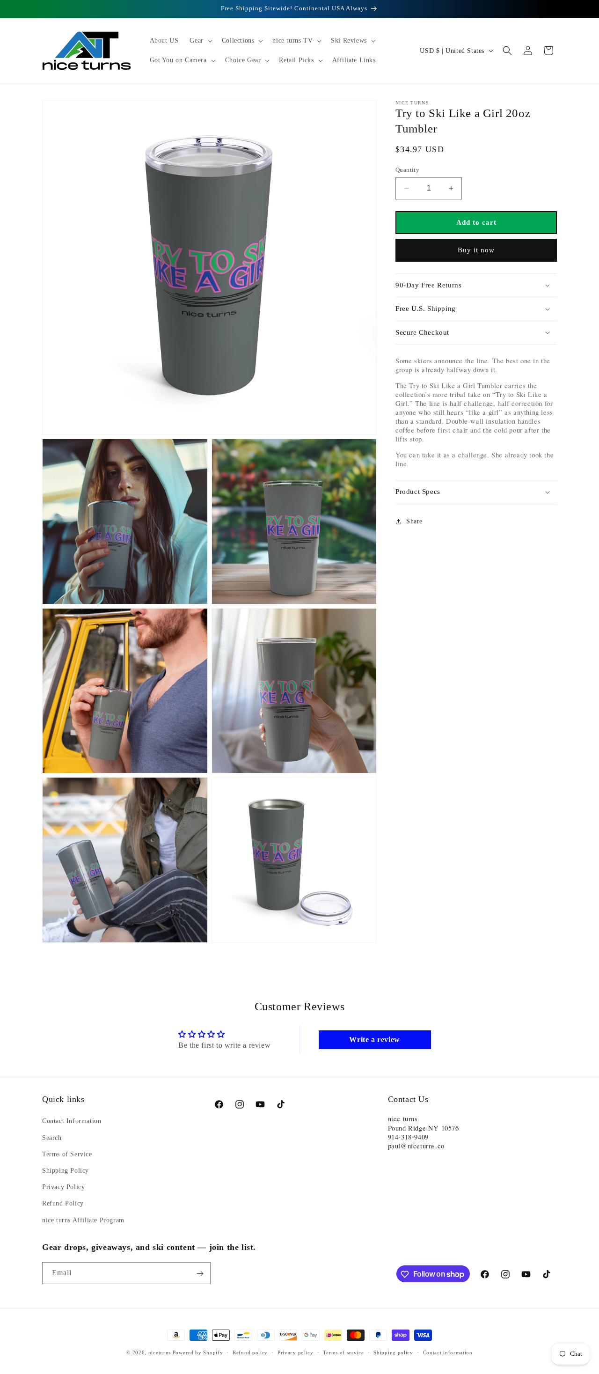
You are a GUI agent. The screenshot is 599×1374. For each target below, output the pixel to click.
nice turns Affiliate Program (83, 1219)
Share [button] (414, 521)
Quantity (407, 169)
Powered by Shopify (198, 1352)
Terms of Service (67, 1153)
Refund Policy (63, 1203)
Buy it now (476, 250)
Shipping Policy (65, 1170)
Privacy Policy (63, 1186)
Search (52, 1137)
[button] (200, 41)
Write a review (374, 1039)
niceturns (159, 1352)
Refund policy (250, 1352)
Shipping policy (393, 1352)
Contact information (448, 1352)
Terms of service (343, 1352)
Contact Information (71, 1120)
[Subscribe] (200, 1274)
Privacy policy (296, 1352)
